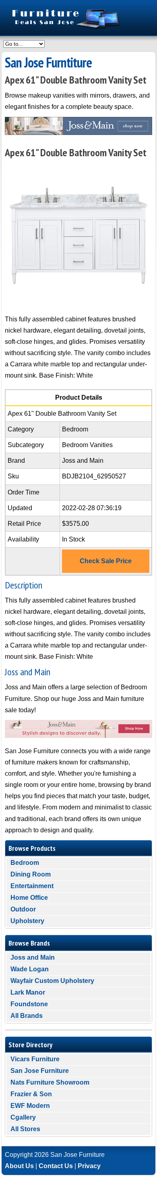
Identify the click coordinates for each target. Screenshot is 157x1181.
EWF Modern (30, 1105)
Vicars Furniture (35, 1059)
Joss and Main (32, 957)
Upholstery (27, 920)
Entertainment (32, 886)
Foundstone (29, 1004)
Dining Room (30, 874)
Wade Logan (29, 969)
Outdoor (23, 909)
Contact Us (56, 1166)
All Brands (26, 1015)
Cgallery (23, 1117)
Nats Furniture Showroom (49, 1082)
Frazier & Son (31, 1094)
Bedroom (24, 862)
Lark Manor (27, 992)
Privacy (89, 1166)
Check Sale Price (106, 561)
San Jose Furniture (39, 1070)
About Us (19, 1166)
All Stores (25, 1129)
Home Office (29, 897)
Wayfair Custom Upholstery (52, 980)
